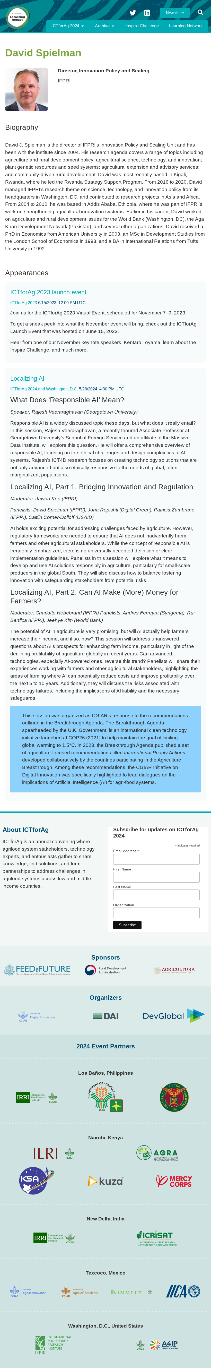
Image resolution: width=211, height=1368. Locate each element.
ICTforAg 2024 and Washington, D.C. (44, 389)
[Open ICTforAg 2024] (83, 26)
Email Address (126, 851)
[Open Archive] (113, 26)
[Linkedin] (147, 12)
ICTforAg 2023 (23, 303)
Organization (123, 905)
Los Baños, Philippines (105, 1073)
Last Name (122, 887)
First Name (122, 869)
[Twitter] (133, 12)
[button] (200, 12)
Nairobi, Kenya (105, 1137)
